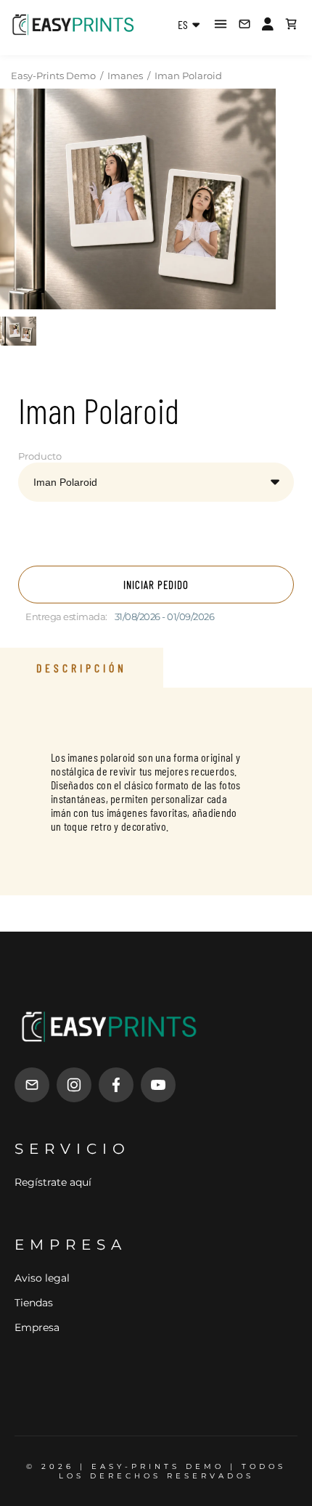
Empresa (37, 1327)
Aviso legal (42, 1278)
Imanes (125, 75)
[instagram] (74, 1084)
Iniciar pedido (156, 584)
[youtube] (158, 1084)
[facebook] (116, 1084)
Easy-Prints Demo (53, 75)
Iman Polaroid (188, 75)
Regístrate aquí (53, 1182)
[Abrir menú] (220, 23)
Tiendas (34, 1302)
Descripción (81, 668)
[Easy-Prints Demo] (73, 24)
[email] (32, 1084)
